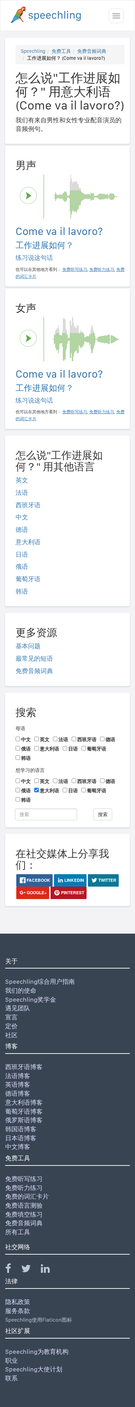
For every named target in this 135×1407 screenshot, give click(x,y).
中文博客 (17, 1146)
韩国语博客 (20, 1129)
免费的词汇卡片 (27, 1196)
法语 (22, 492)
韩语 (22, 591)
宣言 (11, 1017)
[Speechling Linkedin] (49, 1270)
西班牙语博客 (24, 1066)
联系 (11, 1378)
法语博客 (17, 1075)
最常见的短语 (34, 658)
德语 (22, 529)
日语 (22, 554)
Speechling (33, 51)
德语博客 (17, 1093)
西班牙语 (28, 505)
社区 (11, 1035)
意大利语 (28, 542)
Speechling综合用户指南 (40, 981)
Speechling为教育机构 (37, 1351)
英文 (22, 480)
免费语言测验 (24, 1205)
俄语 (22, 566)
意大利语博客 (24, 1102)
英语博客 (17, 1084)
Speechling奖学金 (30, 999)
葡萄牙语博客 (24, 1111)
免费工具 (61, 51)
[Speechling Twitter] (30, 1270)
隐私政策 (17, 1301)
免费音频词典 (91, 51)
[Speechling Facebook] (12, 1270)
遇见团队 (17, 1008)
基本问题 (28, 646)
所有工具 (17, 1232)
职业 (11, 1360)
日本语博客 (20, 1138)
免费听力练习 (24, 1187)
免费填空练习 (24, 1214)
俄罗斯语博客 (24, 1120)
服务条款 (17, 1310)
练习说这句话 (34, 257)
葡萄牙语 (28, 579)
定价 (11, 1026)
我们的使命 (20, 990)
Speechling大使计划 (33, 1369)
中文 (22, 517)
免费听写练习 (24, 1178)
